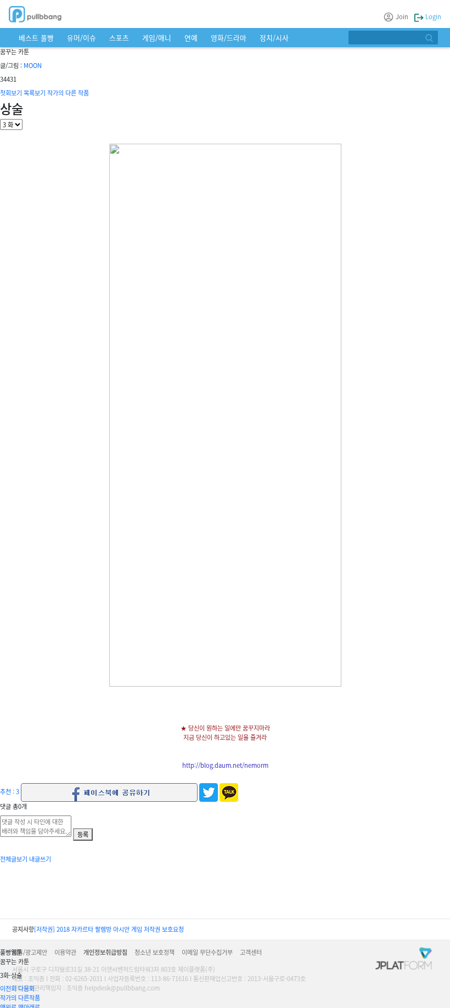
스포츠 (119, 37)
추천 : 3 (9, 791)
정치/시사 (274, 37)
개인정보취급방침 (105, 952)
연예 (191, 37)
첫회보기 (11, 92)
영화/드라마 (228, 37)
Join (402, 16)
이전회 (8, 988)
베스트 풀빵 (36, 37)
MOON (33, 65)
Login (432, 16)
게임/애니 (156, 37)
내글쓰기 (40, 858)
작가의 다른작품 (20, 997)
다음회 (26, 988)
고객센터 (251, 952)
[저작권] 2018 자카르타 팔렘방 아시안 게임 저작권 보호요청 (109, 929)
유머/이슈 (81, 37)
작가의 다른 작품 (68, 92)
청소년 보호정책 (154, 952)
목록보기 (35, 92)
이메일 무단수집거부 (207, 952)
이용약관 (65, 952)
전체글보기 (13, 858)
